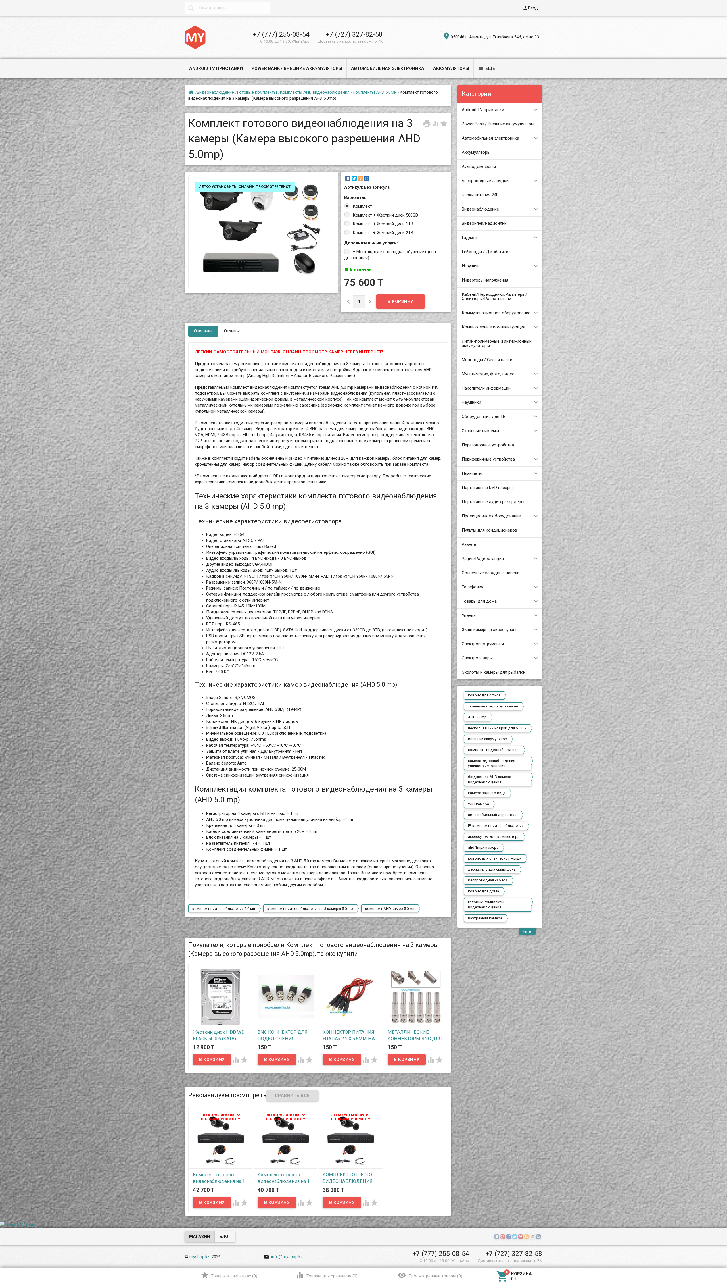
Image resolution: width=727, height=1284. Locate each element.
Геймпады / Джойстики (485, 251)
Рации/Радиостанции (483, 558)
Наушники (471, 402)
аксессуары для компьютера (493, 837)
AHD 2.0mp (477, 717)
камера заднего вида (487, 793)
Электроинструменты (483, 643)
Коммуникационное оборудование (496, 312)
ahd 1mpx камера (483, 847)
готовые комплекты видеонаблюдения (486, 904)
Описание (203, 331)
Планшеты (472, 473)
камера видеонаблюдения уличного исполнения (491, 763)
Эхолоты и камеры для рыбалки (493, 672)
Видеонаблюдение (480, 209)
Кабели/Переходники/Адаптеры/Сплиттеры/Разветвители (494, 296)
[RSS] (527, 1236)
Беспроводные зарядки (485, 180)
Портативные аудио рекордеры (493, 501)
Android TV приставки (216, 68)
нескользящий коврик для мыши (497, 728)
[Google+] (503, 1236)
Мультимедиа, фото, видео (488, 373)
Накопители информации (486, 388)
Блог (225, 1236)
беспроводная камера (488, 880)
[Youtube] (533, 1236)
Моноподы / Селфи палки (487, 359)
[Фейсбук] (509, 1236)
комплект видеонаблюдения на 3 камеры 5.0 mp (310, 908)
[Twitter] (354, 178)
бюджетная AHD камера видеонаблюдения (489, 779)
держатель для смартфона (492, 869)
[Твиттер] (515, 1236)
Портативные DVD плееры (487, 487)
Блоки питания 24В (480, 194)
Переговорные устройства (488, 445)
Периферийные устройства (488, 459)
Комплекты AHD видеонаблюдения (315, 92)
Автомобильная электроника (387, 68)
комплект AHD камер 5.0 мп (389, 908)
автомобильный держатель (492, 815)
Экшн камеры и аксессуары (489, 629)
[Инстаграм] (539, 1236)
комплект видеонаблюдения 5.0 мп (223, 908)
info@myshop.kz (283, 1256)
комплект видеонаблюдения (493, 750)
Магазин (199, 1236)
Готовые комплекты (257, 92)
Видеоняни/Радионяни (484, 223)
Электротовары (477, 658)
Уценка (469, 615)
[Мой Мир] (366, 178)
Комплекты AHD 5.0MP (374, 92)
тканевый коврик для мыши (493, 706)
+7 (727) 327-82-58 (354, 34)
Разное (469, 544)
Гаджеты (470, 237)
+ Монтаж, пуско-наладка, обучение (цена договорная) (390, 254)
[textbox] (227, 8)
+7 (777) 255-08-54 (281, 34)
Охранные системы (480, 430)
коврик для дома (483, 891)
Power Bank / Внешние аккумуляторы (297, 68)
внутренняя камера (485, 918)
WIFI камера (478, 804)
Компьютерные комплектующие (493, 327)
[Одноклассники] (360, 178)
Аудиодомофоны (479, 166)
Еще (486, 68)
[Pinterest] (521, 1236)
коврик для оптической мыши (494, 858)
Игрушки (470, 266)
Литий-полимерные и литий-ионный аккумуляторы (497, 343)
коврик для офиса (484, 695)
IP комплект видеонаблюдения (496, 825)
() (229, 1275)
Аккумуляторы (451, 68)
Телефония (472, 587)
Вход (530, 8)
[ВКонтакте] (347, 178)
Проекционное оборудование (491, 516)
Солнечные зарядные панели (490, 572)
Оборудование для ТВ (483, 416)
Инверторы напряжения (485, 280)
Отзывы (232, 331)
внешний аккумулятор (487, 739)
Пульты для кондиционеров (489, 530)
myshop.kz (199, 1256)
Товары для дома (479, 601)
